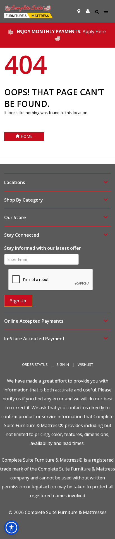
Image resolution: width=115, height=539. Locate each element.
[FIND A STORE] (79, 11)
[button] (87, 11)
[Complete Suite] (28, 11)
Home (26, 136)
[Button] (106, 11)
